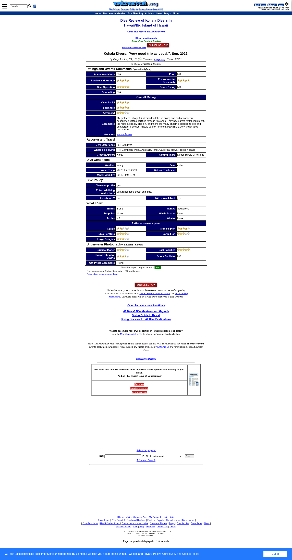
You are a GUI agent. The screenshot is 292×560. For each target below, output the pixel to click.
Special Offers (124, 526)
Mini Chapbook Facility (131, 333)
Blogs (167, 13)
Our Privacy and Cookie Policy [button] (180, 553)
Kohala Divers (124, 134)
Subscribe (272, 5)
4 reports (159, 59)
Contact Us (162, 526)
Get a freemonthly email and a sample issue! (139, 388)
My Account (155, 516)
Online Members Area (136, 516)
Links (172, 526)
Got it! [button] (275, 554)
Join (172, 516)
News (159, 13)
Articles (149, 13)
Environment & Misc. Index (134, 523)
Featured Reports (155, 520)
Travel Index (104, 520)
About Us (150, 526)
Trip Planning (135, 13)
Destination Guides (114, 13)
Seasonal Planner (158, 523)
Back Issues (188, 520)
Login (281, 5)
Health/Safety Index (110, 523)
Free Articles (183, 523)
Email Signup (260, 5)
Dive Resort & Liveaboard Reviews (128, 520)
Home (98, 13)
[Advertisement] (146, 422)
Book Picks (196, 523)
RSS (135, 526)
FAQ (141, 526)
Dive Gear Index (90, 523)
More (176, 13)
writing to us (163, 347)
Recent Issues (173, 520)
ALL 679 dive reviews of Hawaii (155, 293)
